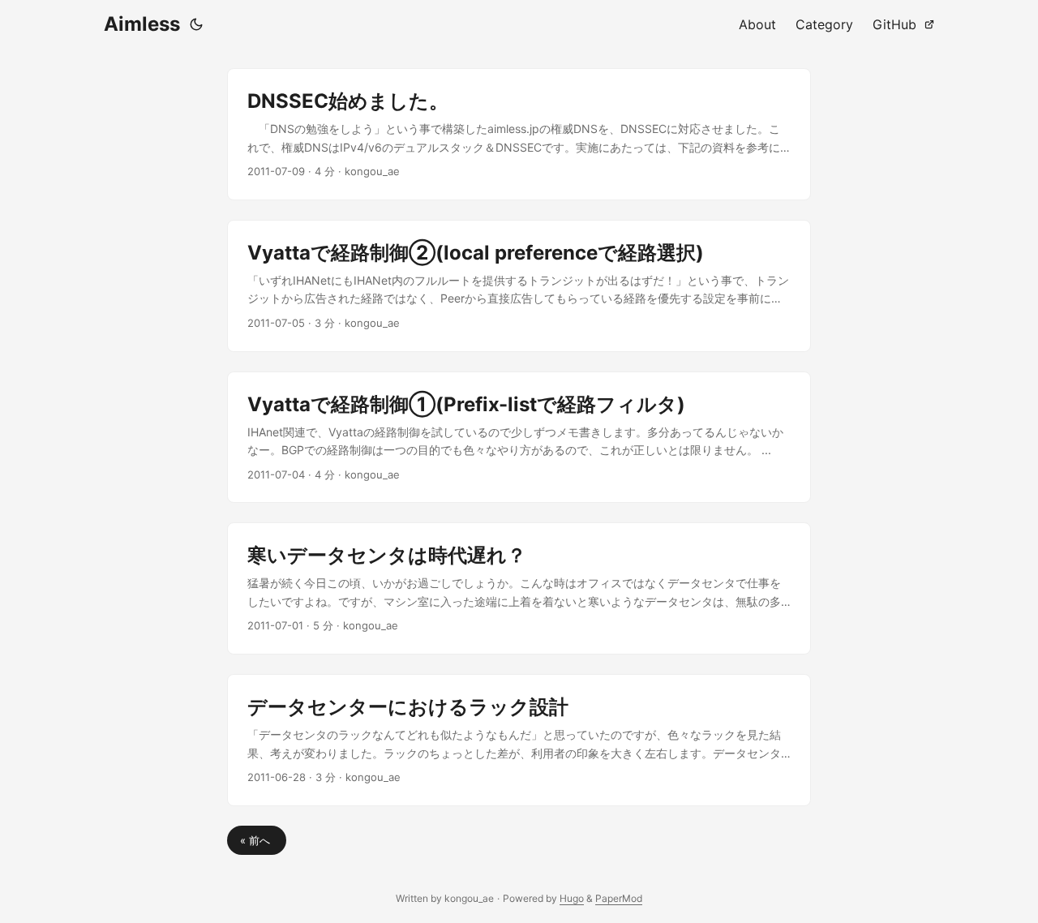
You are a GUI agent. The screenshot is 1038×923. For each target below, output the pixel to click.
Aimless (142, 24)
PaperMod (618, 898)
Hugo (572, 898)
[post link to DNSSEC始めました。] (519, 134)
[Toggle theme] (196, 24)
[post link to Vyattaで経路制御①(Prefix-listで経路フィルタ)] (519, 437)
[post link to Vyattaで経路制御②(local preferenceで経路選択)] (519, 286)
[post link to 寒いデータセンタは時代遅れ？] (519, 588)
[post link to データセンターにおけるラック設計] (519, 740)
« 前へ (256, 840)
